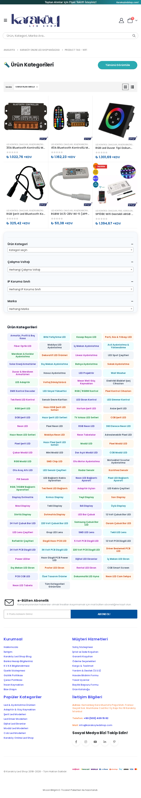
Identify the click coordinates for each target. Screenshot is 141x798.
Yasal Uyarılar (80, 680)
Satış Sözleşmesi (82, 647)
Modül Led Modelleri (16, 728)
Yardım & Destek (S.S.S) (86, 670)
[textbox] (70, 250)
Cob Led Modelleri (15, 733)
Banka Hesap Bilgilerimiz (18, 661)
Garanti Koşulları (82, 656)
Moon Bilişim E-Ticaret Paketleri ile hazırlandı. (70, 790)
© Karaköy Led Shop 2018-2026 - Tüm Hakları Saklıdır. (35, 771)
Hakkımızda (11, 647)
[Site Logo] (37, 20)
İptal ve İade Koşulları (85, 652)
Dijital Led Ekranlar (15, 723)
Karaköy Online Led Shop (19, 738)
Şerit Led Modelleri (15, 714)
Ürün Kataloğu (81, 689)
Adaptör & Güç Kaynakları (20, 709)
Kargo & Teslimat (82, 666)
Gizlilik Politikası (13, 675)
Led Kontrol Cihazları (17, 144)
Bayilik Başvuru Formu (85, 684)
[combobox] (70, 249)
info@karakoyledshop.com (95, 725)
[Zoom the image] (70, 2)
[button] (7, 20)
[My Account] (121, 20)
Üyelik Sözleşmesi (14, 670)
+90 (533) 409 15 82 (96, 718)
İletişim (8, 652)
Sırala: (9, 86)
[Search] (134, 36)
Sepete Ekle (42, 101)
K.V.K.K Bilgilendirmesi (16, 666)
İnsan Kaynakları (14, 684)
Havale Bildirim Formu (85, 675)
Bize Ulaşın (10, 689)
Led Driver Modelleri (15, 719)
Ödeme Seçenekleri (84, 661)
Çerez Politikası (13, 680)
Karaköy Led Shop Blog (17, 656)
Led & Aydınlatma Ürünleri (19, 705)
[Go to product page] (26, 118)
